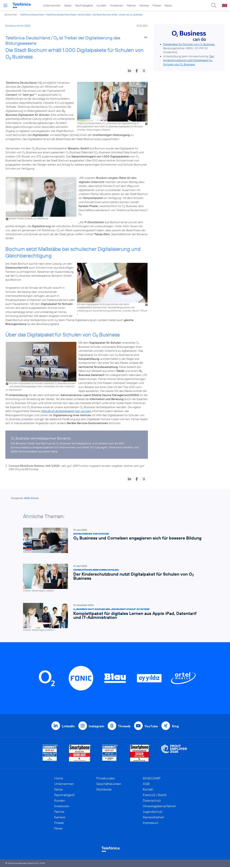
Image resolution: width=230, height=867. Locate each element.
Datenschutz (152, 800)
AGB (146, 784)
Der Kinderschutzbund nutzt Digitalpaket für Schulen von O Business (188, 60)
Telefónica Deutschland (32, 14)
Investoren (116, 5)
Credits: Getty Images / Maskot (93, 129)
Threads (124, 726)
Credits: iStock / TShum (135, 310)
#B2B (26, 498)
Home (58, 778)
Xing (175, 726)
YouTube (151, 726)
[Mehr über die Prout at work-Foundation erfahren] (174, 753)
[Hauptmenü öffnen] (5, 5)
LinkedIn (68, 726)
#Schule (35, 498)
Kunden (101, 5)
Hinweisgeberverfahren (159, 806)
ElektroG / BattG (154, 795)
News (168, 5)
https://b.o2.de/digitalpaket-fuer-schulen (66, 411)
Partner (131, 5)
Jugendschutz (152, 812)
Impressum (150, 823)
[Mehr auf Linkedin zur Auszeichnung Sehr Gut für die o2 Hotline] (110, 753)
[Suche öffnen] (213, 5)
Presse (157, 5)
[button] (129, 70)
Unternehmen (52, 5)
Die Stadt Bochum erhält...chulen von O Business (117, 14)
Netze (68, 5)
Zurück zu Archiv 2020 (17, 25)
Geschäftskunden (108, 784)
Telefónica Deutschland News (61, 14)
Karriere (144, 5)
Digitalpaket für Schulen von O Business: (189, 44)
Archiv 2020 (84, 14)
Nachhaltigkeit (84, 5)
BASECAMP (151, 778)
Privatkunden (105, 778)
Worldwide (104, 789)
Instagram (96, 726)
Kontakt (148, 789)
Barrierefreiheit (153, 817)
